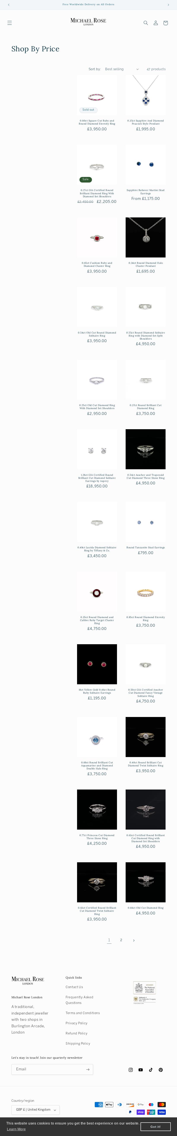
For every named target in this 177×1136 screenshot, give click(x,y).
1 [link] (109, 940)
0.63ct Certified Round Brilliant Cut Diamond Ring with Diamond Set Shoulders (145, 838)
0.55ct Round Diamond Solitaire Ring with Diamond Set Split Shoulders (145, 335)
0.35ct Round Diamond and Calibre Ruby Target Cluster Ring (97, 620)
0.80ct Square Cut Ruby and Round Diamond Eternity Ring (97, 122)
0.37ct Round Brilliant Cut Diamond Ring (145, 407)
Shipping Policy (78, 1043)
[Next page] (134, 940)
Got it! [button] (155, 1126)
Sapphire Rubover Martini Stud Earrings (146, 192)
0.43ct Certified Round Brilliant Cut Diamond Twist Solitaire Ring (97, 910)
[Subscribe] (88, 1069)
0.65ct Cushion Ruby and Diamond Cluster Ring (97, 264)
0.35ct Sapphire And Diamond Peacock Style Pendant (145, 122)
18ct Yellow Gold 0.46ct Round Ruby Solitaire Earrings (97, 691)
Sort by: (95, 69)
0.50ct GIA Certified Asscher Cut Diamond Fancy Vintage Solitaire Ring (145, 692)
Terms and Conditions (83, 1013)
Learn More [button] (16, 1129)
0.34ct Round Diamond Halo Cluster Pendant (146, 264)
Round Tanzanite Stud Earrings (145, 547)
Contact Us (74, 987)
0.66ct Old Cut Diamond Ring (146, 907)
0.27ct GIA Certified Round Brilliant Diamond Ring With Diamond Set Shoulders (97, 193)
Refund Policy (76, 1033)
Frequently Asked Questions (79, 1000)
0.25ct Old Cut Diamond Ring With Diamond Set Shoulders (97, 407)
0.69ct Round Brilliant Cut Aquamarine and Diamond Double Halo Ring (97, 765)
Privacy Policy (77, 1023)
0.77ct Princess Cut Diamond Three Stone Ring (97, 837)
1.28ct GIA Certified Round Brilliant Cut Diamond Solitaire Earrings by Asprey (97, 477)
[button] (9, 23)
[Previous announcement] (8, 5)
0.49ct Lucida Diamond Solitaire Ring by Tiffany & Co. (97, 549)
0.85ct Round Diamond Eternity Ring (145, 619)
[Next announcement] (168, 5)
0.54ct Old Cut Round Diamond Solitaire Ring (97, 334)
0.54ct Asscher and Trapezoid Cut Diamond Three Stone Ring (145, 476)
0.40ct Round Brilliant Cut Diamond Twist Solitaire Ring (145, 764)
